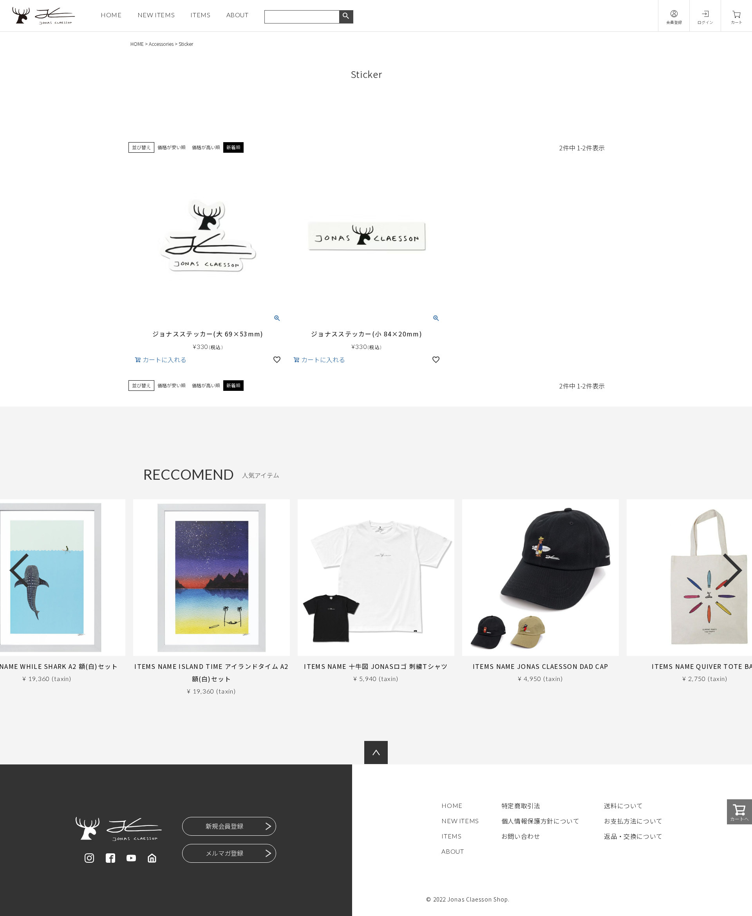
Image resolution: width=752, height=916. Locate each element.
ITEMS (200, 14)
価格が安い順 (171, 147)
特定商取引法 (520, 805)
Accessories (161, 43)
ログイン (705, 22)
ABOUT (237, 14)
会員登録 (674, 22)
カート (737, 22)
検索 (346, 17)
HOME (111, 14)
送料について (623, 805)
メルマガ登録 (224, 853)
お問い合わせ (520, 836)
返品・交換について (633, 836)
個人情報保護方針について (540, 821)
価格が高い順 (206, 147)
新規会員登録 (224, 826)
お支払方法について (633, 821)
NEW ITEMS (156, 14)
